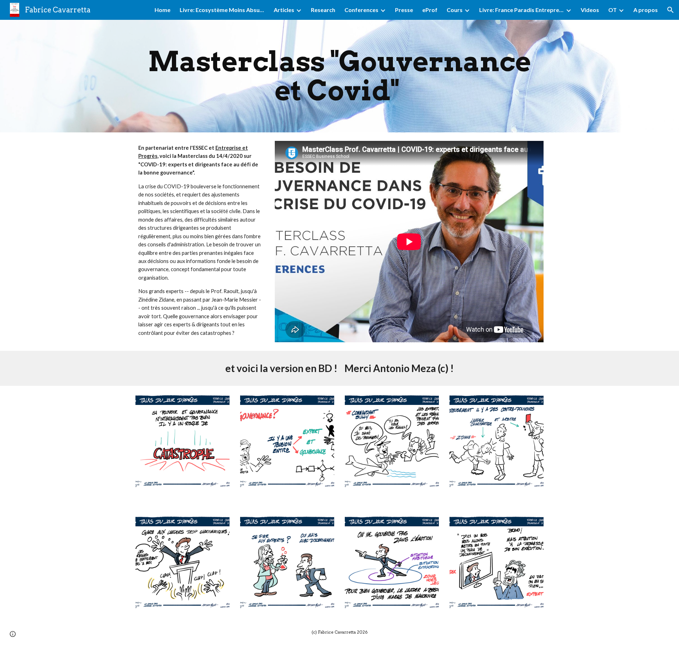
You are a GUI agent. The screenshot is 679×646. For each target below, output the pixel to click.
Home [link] (162, 9)
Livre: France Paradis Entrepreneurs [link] (521, 9)
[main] (339, 76)
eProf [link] (429, 9)
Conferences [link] (361, 9)
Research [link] (323, 9)
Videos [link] (590, 9)
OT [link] (612, 9)
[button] (670, 9)
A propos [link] (645, 9)
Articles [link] (284, 9)
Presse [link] (404, 9)
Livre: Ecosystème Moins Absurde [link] (222, 9)
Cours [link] (455, 9)
